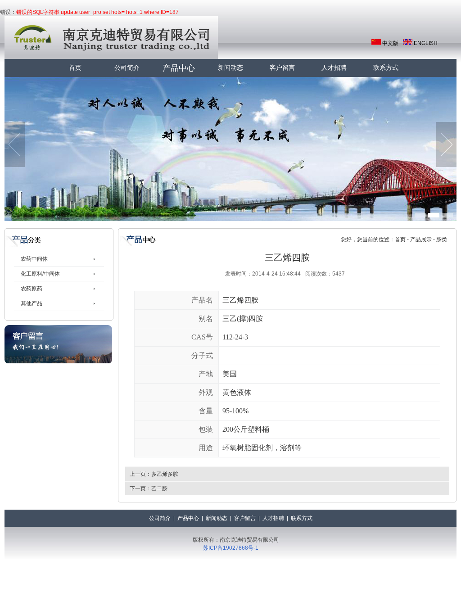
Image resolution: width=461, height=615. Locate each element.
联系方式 (385, 67)
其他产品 (31, 303)
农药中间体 (34, 259)
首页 (75, 67)
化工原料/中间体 (40, 274)
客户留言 (282, 67)
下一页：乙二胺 (148, 488)
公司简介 (127, 67)
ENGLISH (426, 43)
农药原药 (31, 288)
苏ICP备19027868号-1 (230, 548)
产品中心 (179, 67)
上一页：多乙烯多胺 (154, 474)
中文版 (390, 43)
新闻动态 (230, 67)
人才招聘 (334, 67)
